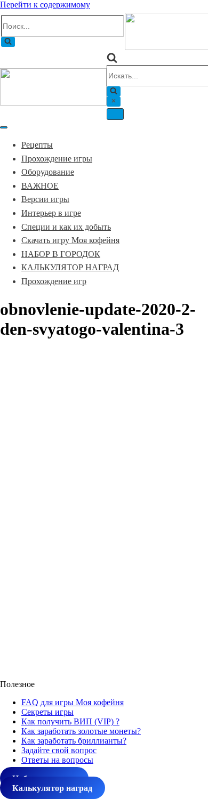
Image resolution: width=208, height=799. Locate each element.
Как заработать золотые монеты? (81, 731)
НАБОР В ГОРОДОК (60, 254)
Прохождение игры (56, 158)
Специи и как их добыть (66, 226)
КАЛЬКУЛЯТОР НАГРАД (70, 267)
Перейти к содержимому (45, 4)
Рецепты (37, 144)
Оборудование (47, 171)
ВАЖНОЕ (40, 185)
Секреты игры (47, 711)
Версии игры (45, 199)
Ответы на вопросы (57, 759)
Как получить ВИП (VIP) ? (70, 721)
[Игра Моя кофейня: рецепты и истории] (53, 102)
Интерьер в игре (51, 212)
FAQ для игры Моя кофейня (72, 702)
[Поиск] (8, 42)
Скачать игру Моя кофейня (70, 240)
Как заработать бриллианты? (73, 740)
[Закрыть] (114, 101)
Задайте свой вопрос (59, 750)
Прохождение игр (53, 281)
